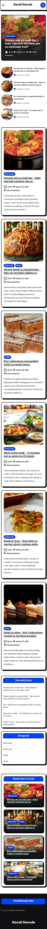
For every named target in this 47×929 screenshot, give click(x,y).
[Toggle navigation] (3, 5)
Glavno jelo (10, 36)
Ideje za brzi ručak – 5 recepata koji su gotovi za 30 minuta (28, 111)
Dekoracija (9, 265)
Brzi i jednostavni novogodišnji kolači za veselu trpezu (21, 362)
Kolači (7, 357)
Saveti (18, 265)
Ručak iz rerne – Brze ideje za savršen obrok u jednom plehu (21, 542)
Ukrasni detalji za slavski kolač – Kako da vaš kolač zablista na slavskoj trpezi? (29, 83)
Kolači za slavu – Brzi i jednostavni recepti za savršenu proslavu (23, 634)
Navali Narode (22, 4)
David (11, 52)
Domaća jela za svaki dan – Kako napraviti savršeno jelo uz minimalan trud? (22, 43)
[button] (43, 37)
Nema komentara (13, 190)
